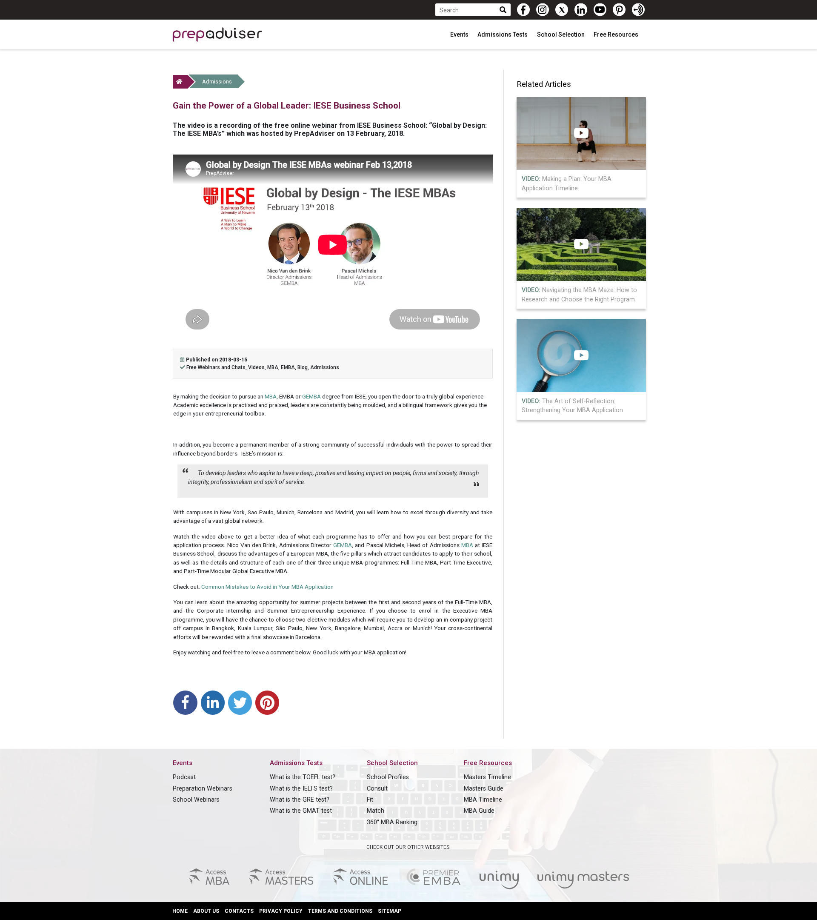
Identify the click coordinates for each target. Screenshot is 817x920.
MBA (271, 396)
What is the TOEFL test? (302, 777)
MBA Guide (479, 810)
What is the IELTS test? (301, 788)
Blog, (303, 367)
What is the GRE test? (299, 799)
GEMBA (311, 396)
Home (180, 911)
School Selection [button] (561, 34)
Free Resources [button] (617, 34)
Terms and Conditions (340, 911)
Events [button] (460, 34)
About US (206, 911)
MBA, (274, 367)
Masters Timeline (487, 777)
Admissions (217, 81)
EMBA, (289, 367)
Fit (370, 799)
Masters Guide (483, 788)
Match (375, 810)
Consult (377, 788)
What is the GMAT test (301, 810)
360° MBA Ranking (392, 822)
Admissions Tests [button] (503, 34)
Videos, (257, 367)
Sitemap (389, 911)
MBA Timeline (483, 799)
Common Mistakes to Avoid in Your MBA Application (267, 586)
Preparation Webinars (202, 788)
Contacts (239, 911)
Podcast (184, 777)
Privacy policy (281, 911)
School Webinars (196, 799)
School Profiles (388, 777)
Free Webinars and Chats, (217, 367)
